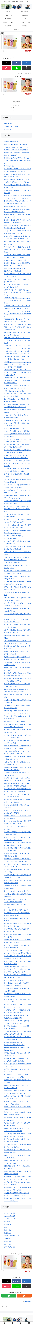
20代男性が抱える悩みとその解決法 (15, 144)
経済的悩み (7, 1238)
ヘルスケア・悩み (9, 1216)
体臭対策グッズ (9, 1224)
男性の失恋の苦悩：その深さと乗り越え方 (17, 891)
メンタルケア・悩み (10, 1219)
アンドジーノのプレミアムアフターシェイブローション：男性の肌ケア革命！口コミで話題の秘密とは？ (17, 423)
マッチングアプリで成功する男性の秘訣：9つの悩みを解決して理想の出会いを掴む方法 (17, 509)
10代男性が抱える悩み (11, 141)
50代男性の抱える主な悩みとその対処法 (16, 260)
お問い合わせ (8, 123)
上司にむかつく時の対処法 (12, 562)
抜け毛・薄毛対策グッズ (11, 1236)
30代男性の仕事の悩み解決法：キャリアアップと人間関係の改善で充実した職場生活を (17, 160)
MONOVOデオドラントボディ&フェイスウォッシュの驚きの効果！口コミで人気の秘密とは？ (17, 292)
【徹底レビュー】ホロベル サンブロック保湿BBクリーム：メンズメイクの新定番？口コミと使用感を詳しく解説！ (17, 364)
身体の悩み (7, 1241)
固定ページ (16, 105)
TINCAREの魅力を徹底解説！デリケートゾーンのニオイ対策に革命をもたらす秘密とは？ (17, 340)
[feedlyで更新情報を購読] (8, 1296)
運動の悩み (7, 1244)
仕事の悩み (7, 1221)
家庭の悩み (7, 1230)
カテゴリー (16, 110)
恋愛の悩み (7, 1233)
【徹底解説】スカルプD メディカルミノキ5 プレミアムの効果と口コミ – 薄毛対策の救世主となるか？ (17, 372)
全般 (5, 1227)
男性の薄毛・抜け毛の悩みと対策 (14, 972)
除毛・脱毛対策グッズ (11, 1247)
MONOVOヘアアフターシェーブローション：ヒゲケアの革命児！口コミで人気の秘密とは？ (17, 300)
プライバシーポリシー (11, 126)
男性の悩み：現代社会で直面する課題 (16, 910)
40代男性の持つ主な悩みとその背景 (15, 206)
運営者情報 (7, 129)
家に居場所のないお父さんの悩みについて (17, 721)
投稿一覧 (15, 108)
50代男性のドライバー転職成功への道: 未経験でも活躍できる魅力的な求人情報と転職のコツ (17, 249)
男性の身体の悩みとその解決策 (14, 980)
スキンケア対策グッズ (11, 1213)
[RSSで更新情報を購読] (24, 1296)
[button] (26, 68)
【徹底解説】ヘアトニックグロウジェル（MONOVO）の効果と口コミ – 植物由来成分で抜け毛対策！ (17, 380)
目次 (14, 101)
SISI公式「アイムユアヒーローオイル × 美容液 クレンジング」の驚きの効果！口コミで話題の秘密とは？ (17, 327)
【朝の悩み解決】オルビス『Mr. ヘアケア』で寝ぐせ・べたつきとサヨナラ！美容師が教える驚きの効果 (17, 393)
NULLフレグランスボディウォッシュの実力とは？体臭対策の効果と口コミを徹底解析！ (17, 313)
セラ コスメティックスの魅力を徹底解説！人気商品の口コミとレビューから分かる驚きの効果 (17, 463)
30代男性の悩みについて (12, 166)
